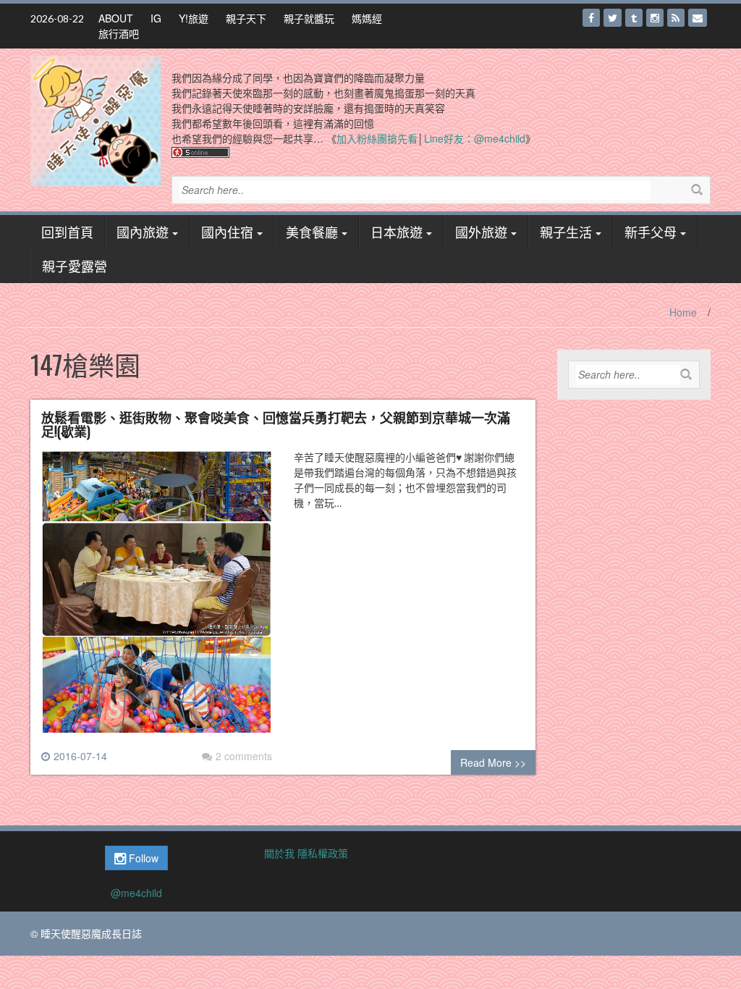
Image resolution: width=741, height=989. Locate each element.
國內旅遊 (143, 231)
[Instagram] (655, 18)
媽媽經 (367, 18)
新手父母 (650, 231)
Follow (142, 858)
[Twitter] (613, 18)
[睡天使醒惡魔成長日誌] (95, 119)
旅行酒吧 (118, 33)
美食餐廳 (312, 231)
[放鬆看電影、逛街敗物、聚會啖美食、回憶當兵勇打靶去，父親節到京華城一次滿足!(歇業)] (156, 597)
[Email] (697, 18)
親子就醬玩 (309, 18)
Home (683, 312)
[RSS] (676, 18)
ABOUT (115, 18)
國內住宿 (227, 231)
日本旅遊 (396, 231)
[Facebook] (591, 18)
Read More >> (493, 762)
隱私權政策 (322, 853)
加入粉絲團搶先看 (377, 138)
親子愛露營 (74, 265)
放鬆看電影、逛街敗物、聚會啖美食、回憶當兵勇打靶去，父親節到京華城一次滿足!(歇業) (275, 424)
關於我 (279, 853)
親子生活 (566, 231)
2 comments (244, 756)
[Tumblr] (634, 18)
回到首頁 (67, 231)
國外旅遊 (481, 231)
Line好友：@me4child (474, 138)
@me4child (136, 892)
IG (156, 18)
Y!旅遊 (193, 18)
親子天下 (246, 18)
